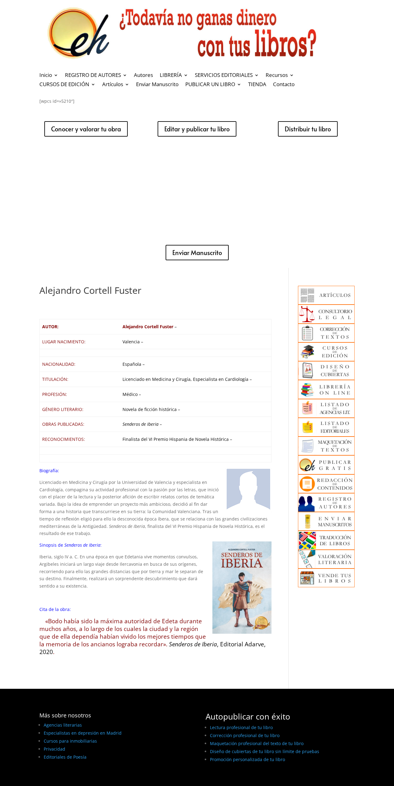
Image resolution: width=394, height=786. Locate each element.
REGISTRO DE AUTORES (93, 75)
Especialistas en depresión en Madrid (83, 733)
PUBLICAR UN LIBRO (210, 85)
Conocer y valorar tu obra (86, 129)
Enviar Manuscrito (157, 85)
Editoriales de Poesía (65, 757)
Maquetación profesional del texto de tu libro (257, 743)
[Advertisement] (197, 191)
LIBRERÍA (171, 75)
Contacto (284, 85)
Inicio (45, 75)
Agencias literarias (63, 725)
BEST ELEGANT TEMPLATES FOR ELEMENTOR (85, 779)
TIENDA (257, 85)
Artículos (112, 85)
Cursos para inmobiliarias (70, 741)
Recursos (277, 75)
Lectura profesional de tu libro (241, 727)
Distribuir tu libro (308, 129)
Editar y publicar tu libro (197, 129)
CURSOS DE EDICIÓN (64, 85)
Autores (143, 75)
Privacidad (54, 749)
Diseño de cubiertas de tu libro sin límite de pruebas (264, 751)
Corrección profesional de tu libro (244, 735)
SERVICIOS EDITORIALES (224, 75)
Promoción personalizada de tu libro (247, 759)
